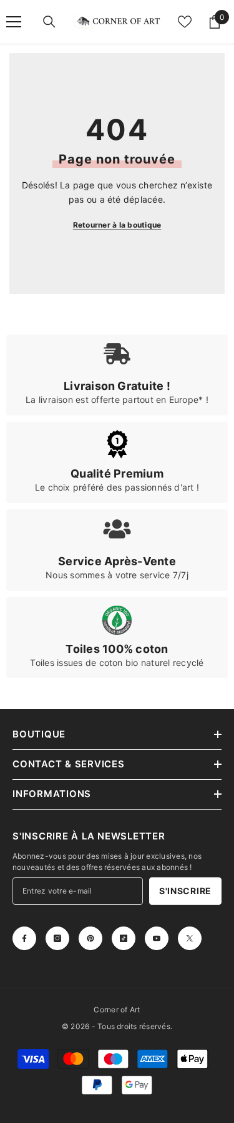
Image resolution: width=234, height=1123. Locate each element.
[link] (117, 375)
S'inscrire (185, 890)
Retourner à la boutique (117, 224)
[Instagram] (57, 938)
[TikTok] (123, 938)
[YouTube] (156, 938)
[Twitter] (190, 938)
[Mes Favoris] (185, 22)
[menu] (13, 21)
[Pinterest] (90, 938)
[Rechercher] (49, 21)
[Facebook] (24, 938)
